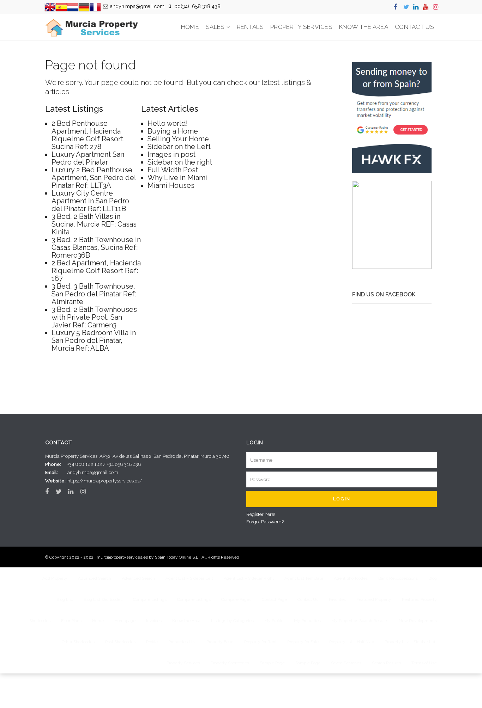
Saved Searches (346, 662)
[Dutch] (72, 6)
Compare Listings (150, 599)
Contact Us (414, 26)
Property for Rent (260, 641)
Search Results (386, 662)
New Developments (418, 620)
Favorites (337, 599)
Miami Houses (170, 185)
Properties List (182, 641)
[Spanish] (61, 6)
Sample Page (272, 662)
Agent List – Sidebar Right (249, 578)
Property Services (301, 26)
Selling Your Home (178, 139)
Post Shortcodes (120, 641)
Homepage (124, 620)
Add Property (54, 578)
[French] (95, 6)
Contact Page (274, 599)
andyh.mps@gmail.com (92, 472)
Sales (215, 26)
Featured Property (373, 599)
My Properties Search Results (359, 620)
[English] (50, 6)
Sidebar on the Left (179, 146)
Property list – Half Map (351, 641)
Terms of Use (424, 662)
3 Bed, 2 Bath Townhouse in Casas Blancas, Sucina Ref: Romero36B (96, 247)
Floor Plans (71, 620)
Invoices (154, 620)
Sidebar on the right (179, 162)
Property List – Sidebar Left (411, 641)
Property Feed (220, 641)
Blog (432, 578)
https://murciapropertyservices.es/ (104, 481)
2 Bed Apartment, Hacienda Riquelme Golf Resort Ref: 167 (96, 271)
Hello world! (167, 123)
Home (190, 26)
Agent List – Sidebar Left (189, 578)
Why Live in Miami (177, 177)
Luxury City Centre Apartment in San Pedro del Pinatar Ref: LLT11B (90, 201)
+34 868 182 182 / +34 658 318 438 (104, 464)
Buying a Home (172, 131)
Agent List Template (303, 578)
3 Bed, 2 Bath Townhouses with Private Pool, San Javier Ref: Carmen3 (94, 317)
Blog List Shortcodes (103, 599)
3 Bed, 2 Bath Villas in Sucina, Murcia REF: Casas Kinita (94, 224)
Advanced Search (94, 578)
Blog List (64, 599)
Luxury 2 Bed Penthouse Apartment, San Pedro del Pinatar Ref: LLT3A (94, 178)
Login (341, 498)
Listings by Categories (232, 620)
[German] (84, 6)
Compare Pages (236, 599)
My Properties (307, 620)
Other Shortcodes (78, 641)
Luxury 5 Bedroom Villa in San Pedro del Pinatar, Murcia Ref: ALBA (94, 340)
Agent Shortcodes (351, 578)
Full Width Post (172, 170)
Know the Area (363, 26)
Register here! (260, 514)
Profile (152, 641)
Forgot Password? (265, 521)
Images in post (171, 154)
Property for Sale (303, 641)
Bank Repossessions (398, 578)
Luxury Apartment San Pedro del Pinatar (88, 158)
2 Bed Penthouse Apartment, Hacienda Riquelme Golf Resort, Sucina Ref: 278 (88, 135)
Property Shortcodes (230, 662)
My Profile (273, 620)
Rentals (250, 26)
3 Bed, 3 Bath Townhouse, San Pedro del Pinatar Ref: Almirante (94, 294)
